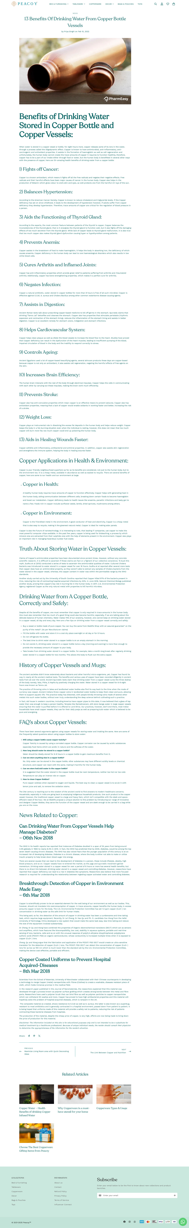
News (75, 13)
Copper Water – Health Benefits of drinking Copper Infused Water (34, 1111)
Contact (57, 1187)
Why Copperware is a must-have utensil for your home (74, 1110)
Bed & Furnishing (57, 4)
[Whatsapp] (135, 1222)
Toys (140, 4)
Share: (22, 1036)
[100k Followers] (130, 1222)
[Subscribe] (174, 1195)
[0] (174, 4)
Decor (108, 4)
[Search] (155, 4)
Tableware (78, 4)
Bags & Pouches (126, 4)
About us (58, 1183)
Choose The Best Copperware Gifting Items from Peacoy (36, 1149)
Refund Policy (60, 1191)
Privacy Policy (60, 1196)
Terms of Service (61, 1200)
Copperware (95, 4)
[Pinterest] (34, 1036)
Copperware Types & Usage (111, 1108)
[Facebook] (29, 1036)
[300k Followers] (124, 1222)
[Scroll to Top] (184, 1214)
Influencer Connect (63, 1204)
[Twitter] (39, 1036)
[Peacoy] (24, 4)
